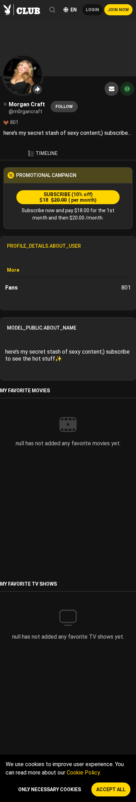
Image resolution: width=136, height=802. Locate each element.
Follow (64, 106)
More (13, 270)
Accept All (111, 789)
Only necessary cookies (49, 789)
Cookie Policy (83, 772)
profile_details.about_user (44, 246)
